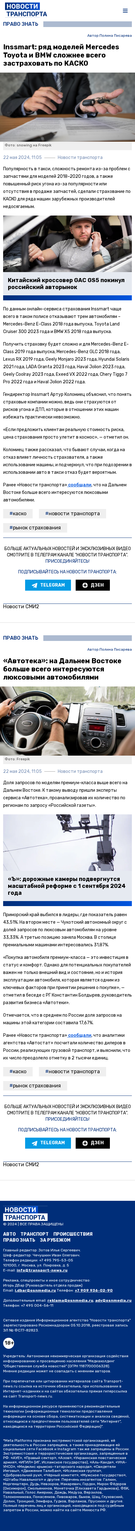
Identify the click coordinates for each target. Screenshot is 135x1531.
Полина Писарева (116, 36)
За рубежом (55, 1240)
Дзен (97, 585)
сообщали (79, 485)
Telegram (52, 585)
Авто (9, 1234)
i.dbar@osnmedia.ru (35, 1290)
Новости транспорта (74, 514)
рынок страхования (37, 528)
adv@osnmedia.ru (113, 1300)
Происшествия (73, 1234)
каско (19, 514)
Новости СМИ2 (21, 607)
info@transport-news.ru (42, 1270)
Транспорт (34, 1234)
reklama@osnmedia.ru (70, 1300)
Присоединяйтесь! (67, 561)
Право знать (20, 24)
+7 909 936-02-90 (94, 1290)
